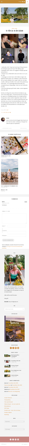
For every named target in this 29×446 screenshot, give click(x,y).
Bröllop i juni (4, 189)
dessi (7, 110)
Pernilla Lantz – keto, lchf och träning (12, 410)
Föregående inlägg (7, 128)
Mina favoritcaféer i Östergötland (15, 355)
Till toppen (24, 444)
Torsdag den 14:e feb (5, 155)
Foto (13, 28)
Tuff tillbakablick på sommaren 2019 (9, 186)
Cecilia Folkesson (8, 397)
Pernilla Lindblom (8, 412)
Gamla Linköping (14, 375)
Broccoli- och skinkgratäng (14, 391)
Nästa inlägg (23, 128)
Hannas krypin (7, 385)
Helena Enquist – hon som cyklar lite (12, 404)
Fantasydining (7, 399)
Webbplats (4, 235)
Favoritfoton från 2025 (15, 360)
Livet (16, 28)
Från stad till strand (8, 401)
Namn (4, 226)
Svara (26, 201)
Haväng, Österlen (14, 365)
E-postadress (4, 230)
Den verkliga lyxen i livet (16, 370)
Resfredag (6, 414)
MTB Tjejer (6, 408)
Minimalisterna (7, 406)
